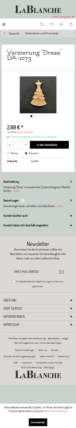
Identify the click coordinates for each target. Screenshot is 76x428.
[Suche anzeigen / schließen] (42, 24)
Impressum (27, 362)
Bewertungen (11, 200)
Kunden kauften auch (16, 215)
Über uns (42, 350)
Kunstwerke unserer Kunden (49, 362)
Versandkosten (54, 338)
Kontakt (54, 350)
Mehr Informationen (56, 411)
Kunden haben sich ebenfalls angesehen (26, 225)
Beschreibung (11, 181)
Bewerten (33, 153)
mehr (16, 191)
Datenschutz (64, 356)
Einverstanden (38, 422)
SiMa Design (49, 367)
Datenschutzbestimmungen (39, 281)
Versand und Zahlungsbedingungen (20, 356)
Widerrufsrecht (47, 356)
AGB (15, 362)
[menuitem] (4, 24)
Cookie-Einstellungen (24, 350)
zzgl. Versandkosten (25, 132)
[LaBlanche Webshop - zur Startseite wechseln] (38, 9)
